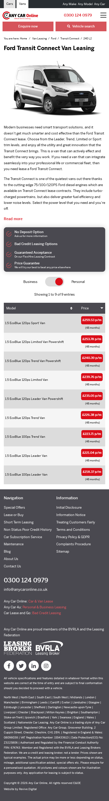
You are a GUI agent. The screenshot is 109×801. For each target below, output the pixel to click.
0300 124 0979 (78, 15)
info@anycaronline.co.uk (25, 589)
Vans (22, 4)
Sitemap (62, 551)
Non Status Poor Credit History (28, 529)
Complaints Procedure (73, 544)
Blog (7, 551)
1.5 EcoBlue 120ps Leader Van (26, 456)
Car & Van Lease (40, 601)
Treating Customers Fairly (75, 522)
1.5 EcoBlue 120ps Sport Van (25, 323)
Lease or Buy (14, 515)
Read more (13, 219)
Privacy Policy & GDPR (73, 537)
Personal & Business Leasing (44, 607)
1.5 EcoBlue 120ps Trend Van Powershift (33, 361)
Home (24, 38)
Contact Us (12, 566)
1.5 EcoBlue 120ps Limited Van (26, 380)
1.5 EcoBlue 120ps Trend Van (25, 418)
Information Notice (70, 515)
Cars (9, 4)
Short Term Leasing (18, 522)
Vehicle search (83, 26)
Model (11, 308)
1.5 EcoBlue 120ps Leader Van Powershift (34, 399)
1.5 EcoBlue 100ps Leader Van (26, 475)
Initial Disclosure (69, 507)
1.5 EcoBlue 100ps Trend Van (25, 437)
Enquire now (28, 26)
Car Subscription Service (23, 537)
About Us (11, 559)
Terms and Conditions (73, 529)
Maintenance (14, 544)
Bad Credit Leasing (46, 613)
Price (85, 308)
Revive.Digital (28, 789)
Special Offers (14, 507)
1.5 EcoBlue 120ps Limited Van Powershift (34, 342)
